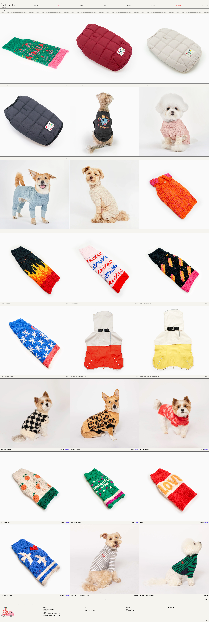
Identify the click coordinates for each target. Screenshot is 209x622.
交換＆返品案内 (129, 609)
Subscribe (204, 604)
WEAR (6, 10)
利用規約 (128, 607)
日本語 (206, 620)
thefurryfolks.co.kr (13, 619)
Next (205, 599)
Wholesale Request (90, 610)
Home (2, 10)
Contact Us (88, 609)
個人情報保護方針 (130, 610)
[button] (205, 5)
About (86, 607)
